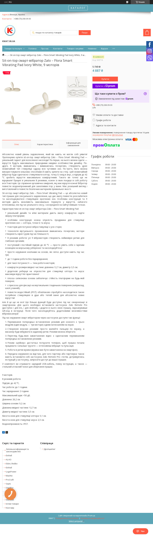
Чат (143, 531)
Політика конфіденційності (92, 518)
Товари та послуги (13, 48)
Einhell (9, 455)
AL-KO (8, 459)
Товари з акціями (75, 48)
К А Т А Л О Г (78, 8)
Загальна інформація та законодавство (17, 450)
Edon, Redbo (11, 463)
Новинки (92, 48)
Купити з (100, 85)
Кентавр (10, 507)
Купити (105, 78)
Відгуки (104, 48)
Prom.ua (91, 515)
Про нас (45, 48)
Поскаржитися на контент (67, 518)
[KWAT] (9, 30)
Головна (32, 48)
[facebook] (3, 432)
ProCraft (10, 479)
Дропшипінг (49, 449)
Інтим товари (12, 503)
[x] (7, 432)
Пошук (85, 33)
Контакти (57, 48)
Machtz (9, 475)
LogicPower (11, 471)
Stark (8, 483)
